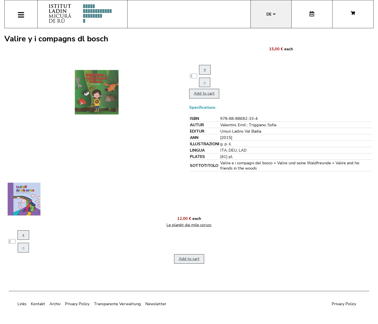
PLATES (197, 156)
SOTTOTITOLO (204, 165)
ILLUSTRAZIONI (204, 144)
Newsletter (155, 303)
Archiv (55, 303)
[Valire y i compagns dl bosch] (97, 92)
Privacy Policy (77, 303)
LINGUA (197, 150)
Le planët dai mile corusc (189, 225)
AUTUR (197, 125)
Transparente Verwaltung (117, 303)
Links (22, 303)
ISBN (194, 118)
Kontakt (38, 303)
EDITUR (197, 131)
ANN (194, 137)
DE (269, 14)
